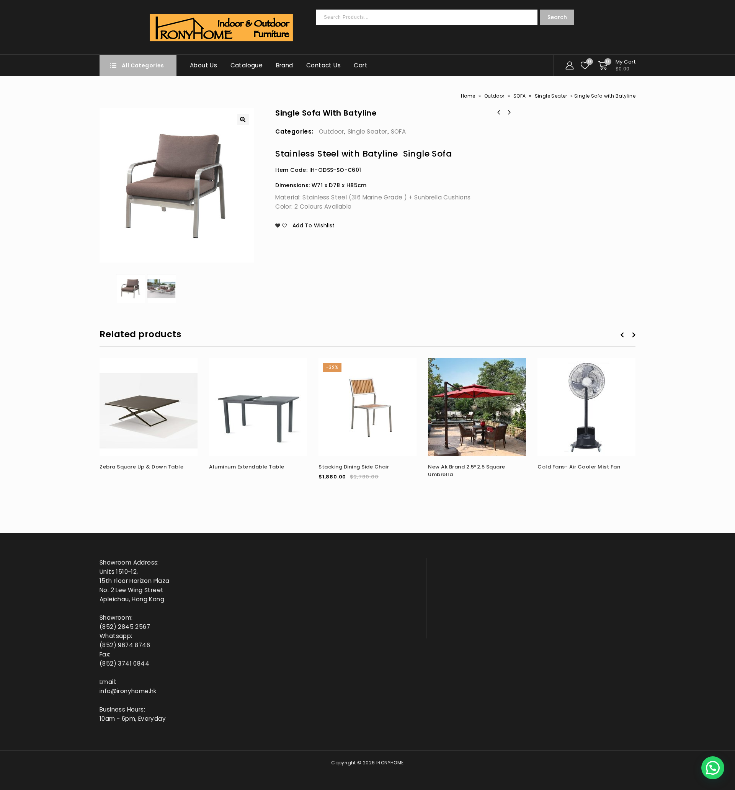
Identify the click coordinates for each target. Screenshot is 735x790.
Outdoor (494, 96)
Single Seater (551, 96)
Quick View (191, 382)
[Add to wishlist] (177, 382)
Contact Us (323, 65)
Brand (284, 65)
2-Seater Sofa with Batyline (499, 112)
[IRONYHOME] (221, 27)
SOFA (519, 96)
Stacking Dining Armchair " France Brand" (509, 112)
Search (557, 17)
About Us (203, 65)
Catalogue (246, 65)
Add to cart (396, 368)
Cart (361, 65)
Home (468, 96)
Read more (177, 368)
